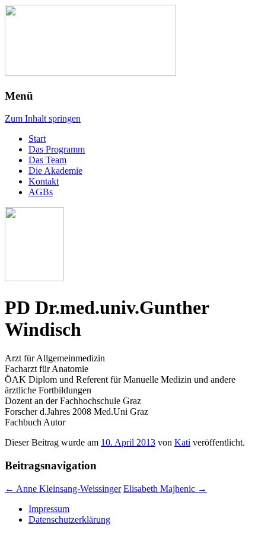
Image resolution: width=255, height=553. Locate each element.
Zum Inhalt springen (43, 118)
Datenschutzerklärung (69, 519)
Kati (182, 442)
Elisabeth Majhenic (165, 489)
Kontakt (43, 181)
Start (37, 139)
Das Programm (56, 149)
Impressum (48, 509)
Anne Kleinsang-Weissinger (63, 489)
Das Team (47, 160)
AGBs (40, 192)
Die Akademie (55, 171)
